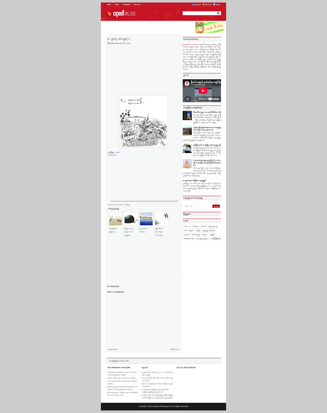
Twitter (218, 4)
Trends (195, 226)
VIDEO (117, 4)
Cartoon (120, 204)
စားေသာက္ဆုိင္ (188, 230)
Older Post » (175, 349)
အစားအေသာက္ (188, 238)
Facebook (197, 4)
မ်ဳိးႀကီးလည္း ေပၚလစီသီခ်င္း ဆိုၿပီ (208, 112)
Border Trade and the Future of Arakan (121, 378)
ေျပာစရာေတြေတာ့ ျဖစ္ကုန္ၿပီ (194, 180)
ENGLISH (137, 4)
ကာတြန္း (127, 204)
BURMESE (126, 4)
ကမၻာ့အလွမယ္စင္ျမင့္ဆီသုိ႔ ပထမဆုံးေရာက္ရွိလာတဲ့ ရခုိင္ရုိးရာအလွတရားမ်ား (208, 162)
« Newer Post (112, 349)
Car (185, 226)
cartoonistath (111, 155)
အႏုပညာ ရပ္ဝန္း (202, 238)
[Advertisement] (143, 65)
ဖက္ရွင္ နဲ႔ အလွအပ (208, 230)
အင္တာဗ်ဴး (212, 234)
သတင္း (205, 234)
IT (189, 226)
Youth (203, 226)
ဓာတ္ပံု (198, 230)
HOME (109, 4)
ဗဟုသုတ (186, 234)
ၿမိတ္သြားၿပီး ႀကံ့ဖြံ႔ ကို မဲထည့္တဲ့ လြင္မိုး (208, 145)
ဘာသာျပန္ (196, 234)
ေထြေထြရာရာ (215, 238)
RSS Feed (208, 4)
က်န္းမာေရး (212, 226)
